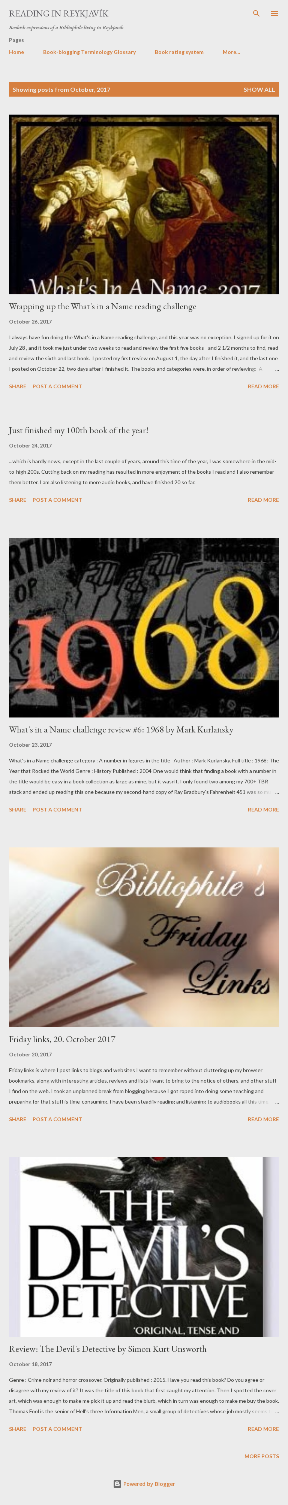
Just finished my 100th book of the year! (78, 430)
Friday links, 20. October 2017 (62, 1039)
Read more (263, 386)
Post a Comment (57, 386)
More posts (261, 1456)
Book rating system (179, 52)
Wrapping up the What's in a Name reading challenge (102, 306)
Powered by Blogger (148, 1483)
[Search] (256, 13)
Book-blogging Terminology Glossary (89, 52)
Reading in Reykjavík (58, 13)
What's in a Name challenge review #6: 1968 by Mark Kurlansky (121, 729)
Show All (259, 89)
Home (16, 52)
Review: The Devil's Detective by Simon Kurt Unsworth (108, 1348)
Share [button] (17, 386)
